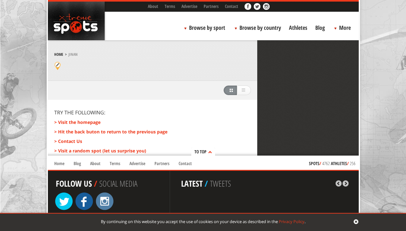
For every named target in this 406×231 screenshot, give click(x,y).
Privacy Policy (291, 221)
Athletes (298, 27)
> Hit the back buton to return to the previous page (110, 132)
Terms (170, 6)
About (153, 6)
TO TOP (200, 152)
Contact (231, 6)
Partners (211, 6)
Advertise (189, 6)
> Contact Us (68, 141)
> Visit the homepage (77, 122)
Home (58, 54)
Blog (320, 27)
